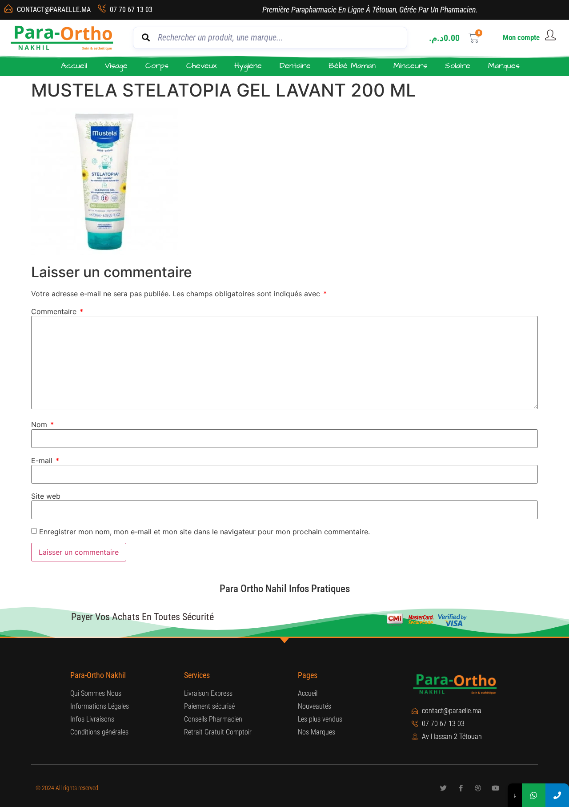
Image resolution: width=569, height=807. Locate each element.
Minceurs (410, 65)
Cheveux (201, 65)
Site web (45, 496)
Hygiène (248, 65)
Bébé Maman (352, 65)
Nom (42, 424)
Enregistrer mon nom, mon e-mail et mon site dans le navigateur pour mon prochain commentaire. (204, 531)
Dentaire (295, 65)
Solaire (457, 65)
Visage (116, 65)
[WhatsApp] (533, 795)
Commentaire (57, 311)
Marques (504, 65)
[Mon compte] (550, 35)
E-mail (45, 460)
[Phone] (557, 795)
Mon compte (521, 37)
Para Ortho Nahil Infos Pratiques (285, 589)
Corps (156, 65)
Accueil (74, 65)
